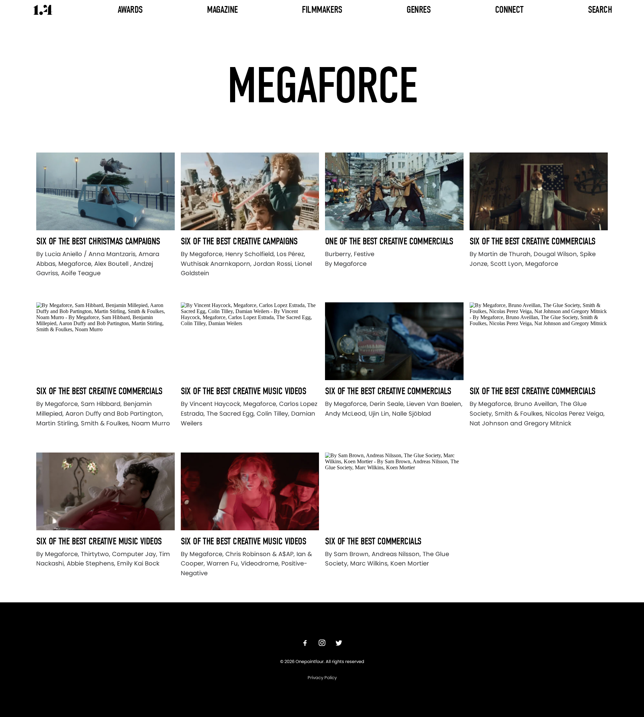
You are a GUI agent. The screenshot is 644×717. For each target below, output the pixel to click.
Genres (419, 9)
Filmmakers (322, 9)
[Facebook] (305, 644)
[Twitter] (338, 644)
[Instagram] (322, 644)
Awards (130, 9)
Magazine (222, 9)
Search (600, 9)
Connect (509, 9)
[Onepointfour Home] (43, 10)
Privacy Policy (322, 677)
